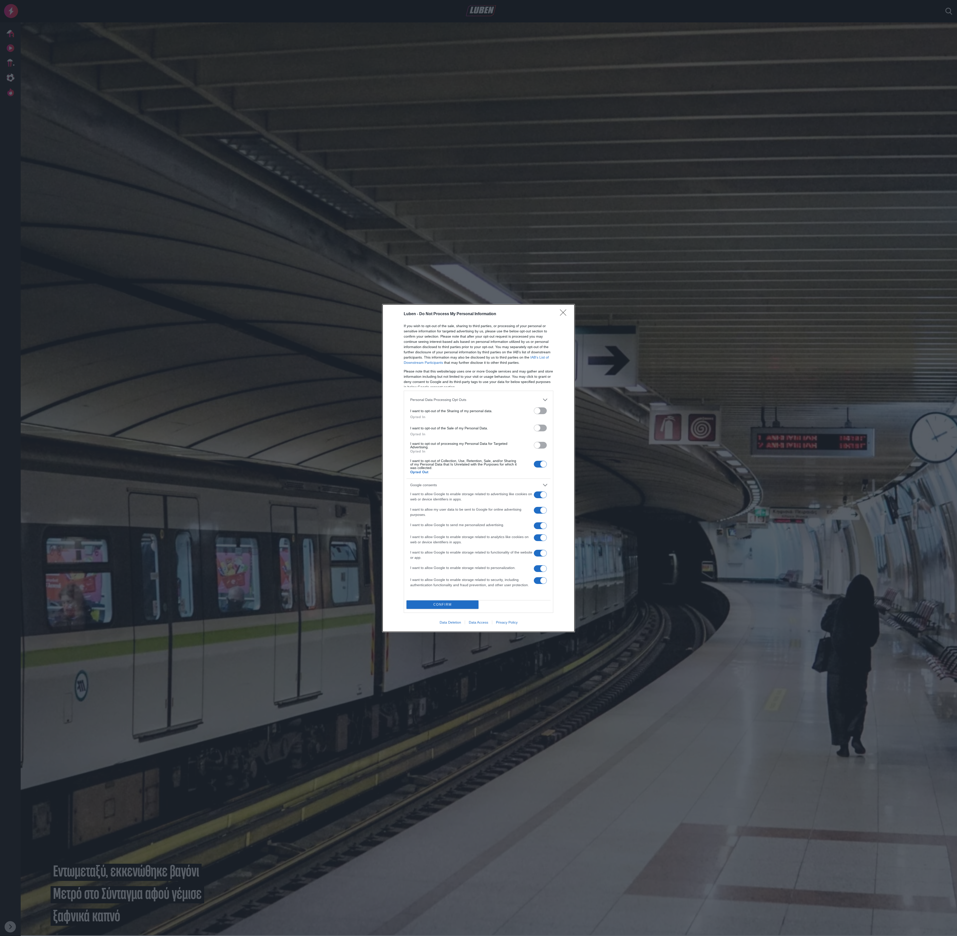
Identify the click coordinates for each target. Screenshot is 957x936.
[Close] (564, 314)
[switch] (540, 410)
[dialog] (478, 468)
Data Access (478, 622)
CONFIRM (442, 604)
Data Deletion (450, 622)
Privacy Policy (507, 622)
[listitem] (478, 399)
